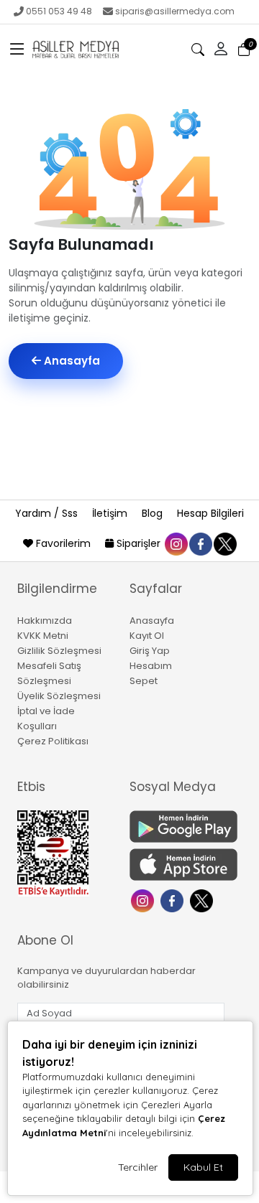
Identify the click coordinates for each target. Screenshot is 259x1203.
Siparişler (138, 543)
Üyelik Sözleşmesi (59, 696)
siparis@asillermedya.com (175, 11)
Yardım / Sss (48, 513)
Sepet (144, 681)
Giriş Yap (150, 650)
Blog (153, 513)
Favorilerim (63, 543)
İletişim (111, 513)
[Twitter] (203, 899)
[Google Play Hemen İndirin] (177, 826)
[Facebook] (173, 899)
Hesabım (151, 666)
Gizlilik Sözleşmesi (59, 650)
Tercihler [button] (138, 1167)
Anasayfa (70, 360)
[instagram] (175, 543)
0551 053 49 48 (59, 11)
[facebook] (200, 543)
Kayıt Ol (147, 635)
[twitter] (224, 543)
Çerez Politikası (52, 741)
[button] (17, 49)
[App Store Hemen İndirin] (177, 864)
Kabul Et (203, 1167)
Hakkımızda (44, 620)
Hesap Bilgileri (210, 513)
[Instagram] (144, 899)
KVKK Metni (42, 635)
